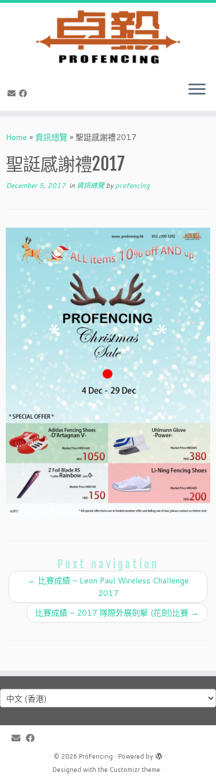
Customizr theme (134, 769)
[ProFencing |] (108, 37)
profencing (132, 185)
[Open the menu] (197, 90)
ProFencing (96, 756)
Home (16, 137)
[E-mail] (13, 93)
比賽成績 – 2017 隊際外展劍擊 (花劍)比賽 (117, 613)
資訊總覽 (51, 137)
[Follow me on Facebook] (25, 93)
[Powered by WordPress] (159, 754)
